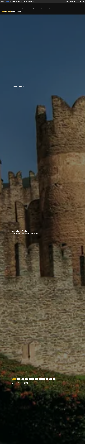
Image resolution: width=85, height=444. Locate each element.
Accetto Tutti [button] (5, 11)
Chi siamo (32, 1)
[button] (35, 2)
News (22, 1)
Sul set (19, 1)
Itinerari (25, 1)
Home (13, 86)
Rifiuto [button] (9, 11)
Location (7, 1)
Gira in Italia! (73, 1)
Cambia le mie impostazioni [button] (16, 11)
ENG (68, 1)
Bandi (29, 1)
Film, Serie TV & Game (13, 1)
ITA (66, 1)
